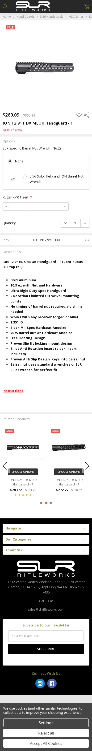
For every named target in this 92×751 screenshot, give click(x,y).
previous (5, 466)
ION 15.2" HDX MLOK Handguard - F (23, 482)
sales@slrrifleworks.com (46, 609)
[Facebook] (52, 683)
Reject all (46, 733)
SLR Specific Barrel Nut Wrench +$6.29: (32, 148)
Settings (46, 722)
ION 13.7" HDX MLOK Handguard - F (69, 482)
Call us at (46, 601)
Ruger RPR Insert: (17, 197)
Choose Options (23, 471)
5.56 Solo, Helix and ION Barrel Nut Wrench (57, 179)
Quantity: (9, 223)
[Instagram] (40, 683)
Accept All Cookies (46, 743)
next (87, 466)
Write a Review (12, 129)
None (19, 161)
